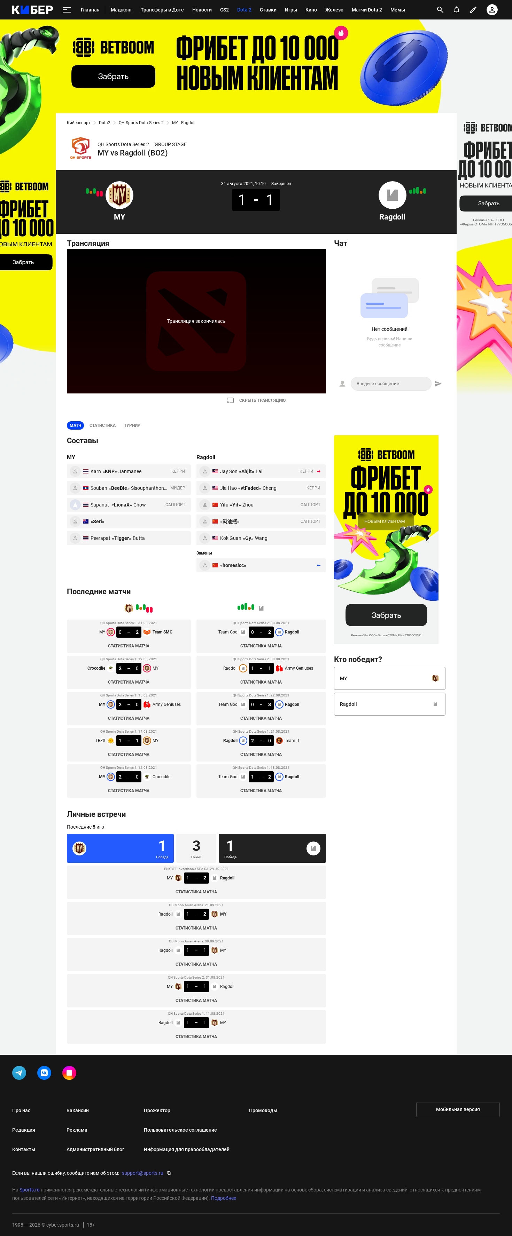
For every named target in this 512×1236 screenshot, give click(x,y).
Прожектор (157, 1110)
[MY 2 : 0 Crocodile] (87, 191)
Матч (75, 425)
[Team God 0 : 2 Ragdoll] (424, 191)
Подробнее (223, 1198)
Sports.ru (30, 1190)
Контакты (23, 1149)
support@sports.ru (142, 1173)
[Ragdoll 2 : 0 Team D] (414, 191)
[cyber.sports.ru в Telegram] (20, 1074)
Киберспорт (79, 122)
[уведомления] (456, 9)
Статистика (103, 425)
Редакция (23, 1130)
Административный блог (95, 1149)
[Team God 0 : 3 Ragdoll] (417, 190)
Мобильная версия (458, 1109)
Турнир (132, 425)
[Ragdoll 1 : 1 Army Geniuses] (421, 192)
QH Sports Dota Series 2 (141, 122)
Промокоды (263, 1110)
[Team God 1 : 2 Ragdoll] (410, 192)
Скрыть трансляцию (262, 400)
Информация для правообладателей (187, 1149)
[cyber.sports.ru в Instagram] (70, 1074)
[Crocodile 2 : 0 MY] (97, 194)
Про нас (21, 1110)
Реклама (77, 1130)
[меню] (67, 9)
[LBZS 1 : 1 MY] (91, 192)
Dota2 (104, 122)
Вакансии (78, 1110)
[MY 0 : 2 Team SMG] (101, 194)
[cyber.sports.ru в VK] (45, 1074)
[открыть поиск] (440, 9)
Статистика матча (128, 646)
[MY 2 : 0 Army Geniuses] (94, 191)
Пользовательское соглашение (180, 1130)
